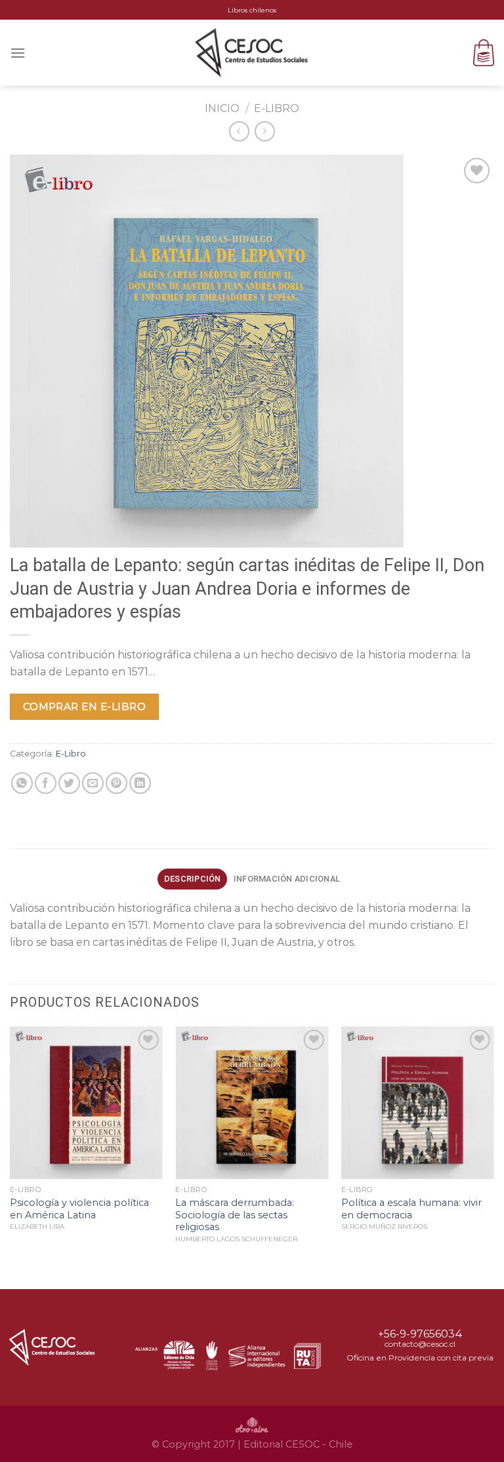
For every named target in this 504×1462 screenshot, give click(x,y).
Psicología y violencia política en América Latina (79, 1209)
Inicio (222, 108)
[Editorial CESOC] (252, 52)
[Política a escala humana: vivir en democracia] (417, 1102)
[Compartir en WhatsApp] (22, 783)
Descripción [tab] (192, 879)
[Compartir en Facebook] (45, 783)
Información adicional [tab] (287, 879)
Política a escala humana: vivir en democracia (411, 1209)
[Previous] (10, 1156)
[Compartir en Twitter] (69, 783)
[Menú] (18, 53)
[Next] (493, 1156)
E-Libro (276, 108)
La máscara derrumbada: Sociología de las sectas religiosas (234, 1215)
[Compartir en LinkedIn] (140, 783)
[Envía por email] (93, 783)
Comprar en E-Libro (84, 706)
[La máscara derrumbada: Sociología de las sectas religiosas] (251, 1102)
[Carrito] (483, 53)
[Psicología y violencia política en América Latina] (86, 1102)
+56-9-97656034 (420, 1334)
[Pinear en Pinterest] (116, 783)
